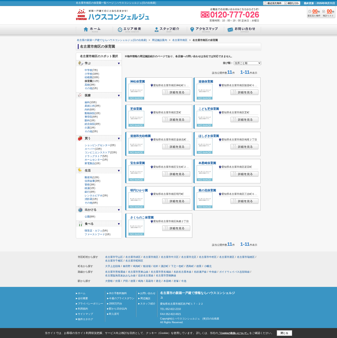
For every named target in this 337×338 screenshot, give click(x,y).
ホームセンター (93, 159)
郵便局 (88, 177)
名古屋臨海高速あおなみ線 (120, 275)
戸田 (125, 280)
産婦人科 (90, 105)
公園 (87, 216)
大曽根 (109, 280)
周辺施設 (145, 298)
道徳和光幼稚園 (140, 136)
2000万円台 (115, 303)
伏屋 (117, 280)
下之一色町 (177, 266)
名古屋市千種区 (114, 260)
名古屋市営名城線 (161, 271)
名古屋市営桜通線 (115, 271)
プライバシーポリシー (90, 303)
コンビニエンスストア (97, 152)
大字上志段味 (112, 266)
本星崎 (167, 280)
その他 (88, 88)
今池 (183, 280)
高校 (87, 84)
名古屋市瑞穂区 (246, 256)
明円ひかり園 (139, 190)
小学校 (88, 73)
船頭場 (147, 266)
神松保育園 (137, 81)
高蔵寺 (149, 280)
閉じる (284, 333)
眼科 (87, 120)
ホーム (81, 293)
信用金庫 (90, 180)
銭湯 (87, 188)
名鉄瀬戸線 (200, 271)
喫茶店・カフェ (93, 230)
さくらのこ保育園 (142, 217)
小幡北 (208, 266)
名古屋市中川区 (170, 256)
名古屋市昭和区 (134, 260)
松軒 (155, 266)
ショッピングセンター (97, 145)
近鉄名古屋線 (145, 275)
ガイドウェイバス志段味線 (234, 271)
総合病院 (90, 123)
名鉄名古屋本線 (182, 271)
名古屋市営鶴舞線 (166, 275)
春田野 (126, 266)
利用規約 (83, 308)
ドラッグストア (93, 156)
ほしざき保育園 (209, 136)
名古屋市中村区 (208, 256)
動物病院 (90, 113)
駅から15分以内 (118, 308)
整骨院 (88, 116)
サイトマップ (85, 313)
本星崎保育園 (207, 163)
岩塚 (176, 280)
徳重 (198, 266)
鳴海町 (137, 266)
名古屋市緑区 (133, 256)
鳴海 (140, 280)
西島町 (190, 266)
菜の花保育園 (207, 190)
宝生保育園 (137, 163)
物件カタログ (85, 319)
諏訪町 (164, 266)
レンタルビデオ (93, 195)
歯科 (87, 102)
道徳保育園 (206, 81)
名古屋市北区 (188, 256)
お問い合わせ (147, 293)
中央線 (213, 271)
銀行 (87, 191)
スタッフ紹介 (147, 303)
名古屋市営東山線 (138, 271)
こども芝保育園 (209, 108)
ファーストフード (95, 234)
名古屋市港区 (226, 256)
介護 (87, 127)
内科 (87, 109)
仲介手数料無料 (118, 293)
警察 (87, 184)
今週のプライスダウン (121, 298)
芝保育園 (136, 108)
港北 (158, 280)
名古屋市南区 (150, 256)
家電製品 (90, 163)
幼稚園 (88, 77)
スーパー (90, 148)
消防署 (88, 199)
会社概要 (83, 298)
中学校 (88, 70)
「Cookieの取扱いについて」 (233, 333)
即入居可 (114, 313)
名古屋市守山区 (114, 256)
